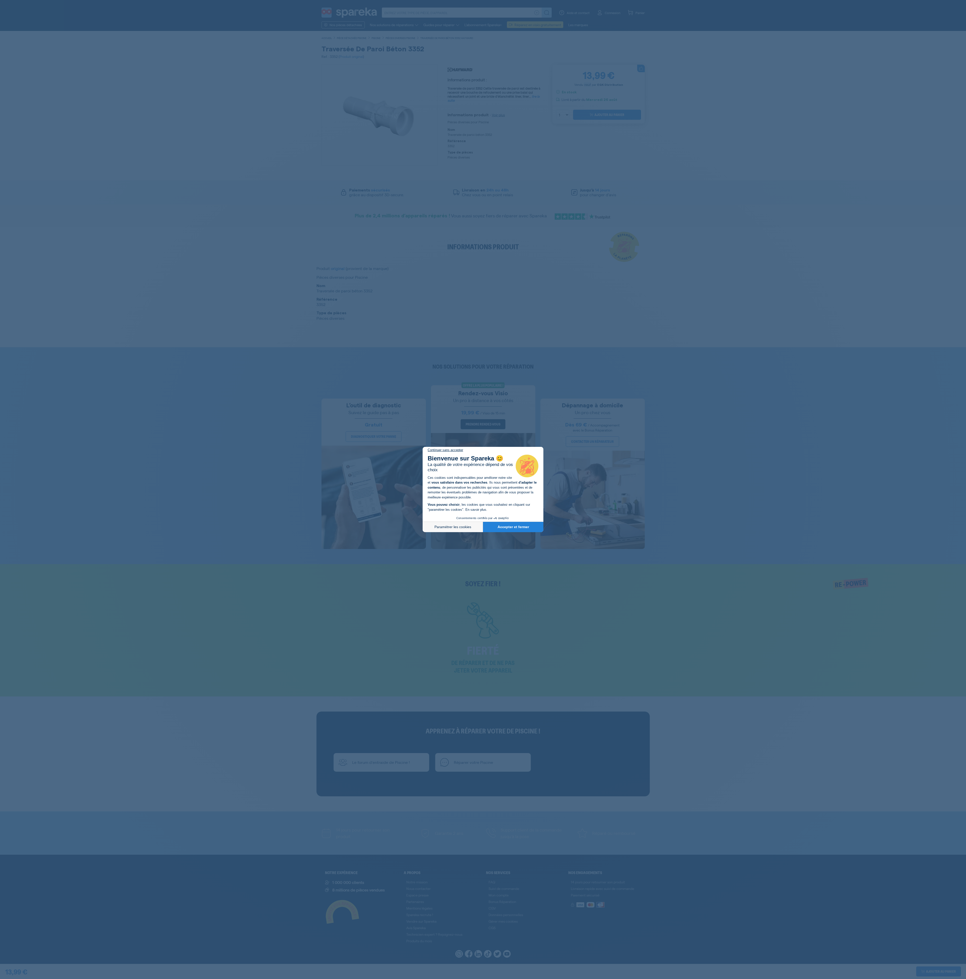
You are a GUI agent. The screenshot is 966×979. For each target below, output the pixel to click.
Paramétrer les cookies (452, 527)
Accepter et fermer (513, 527)
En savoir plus (475, 510)
